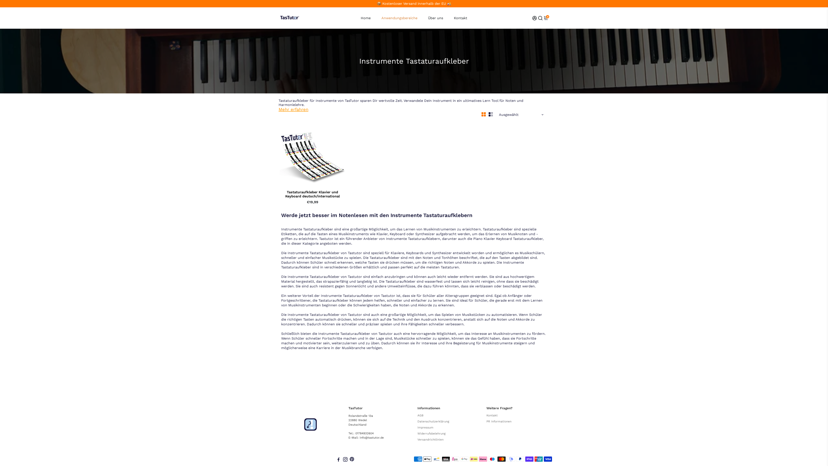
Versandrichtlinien (430, 439)
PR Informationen (498, 421)
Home (366, 18)
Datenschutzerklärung (433, 421)
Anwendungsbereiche (399, 18)
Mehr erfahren (293, 109)
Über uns (435, 18)
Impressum (425, 427)
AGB (420, 415)
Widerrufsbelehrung (431, 433)
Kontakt (460, 18)
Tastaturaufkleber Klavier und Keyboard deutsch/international (312, 194)
